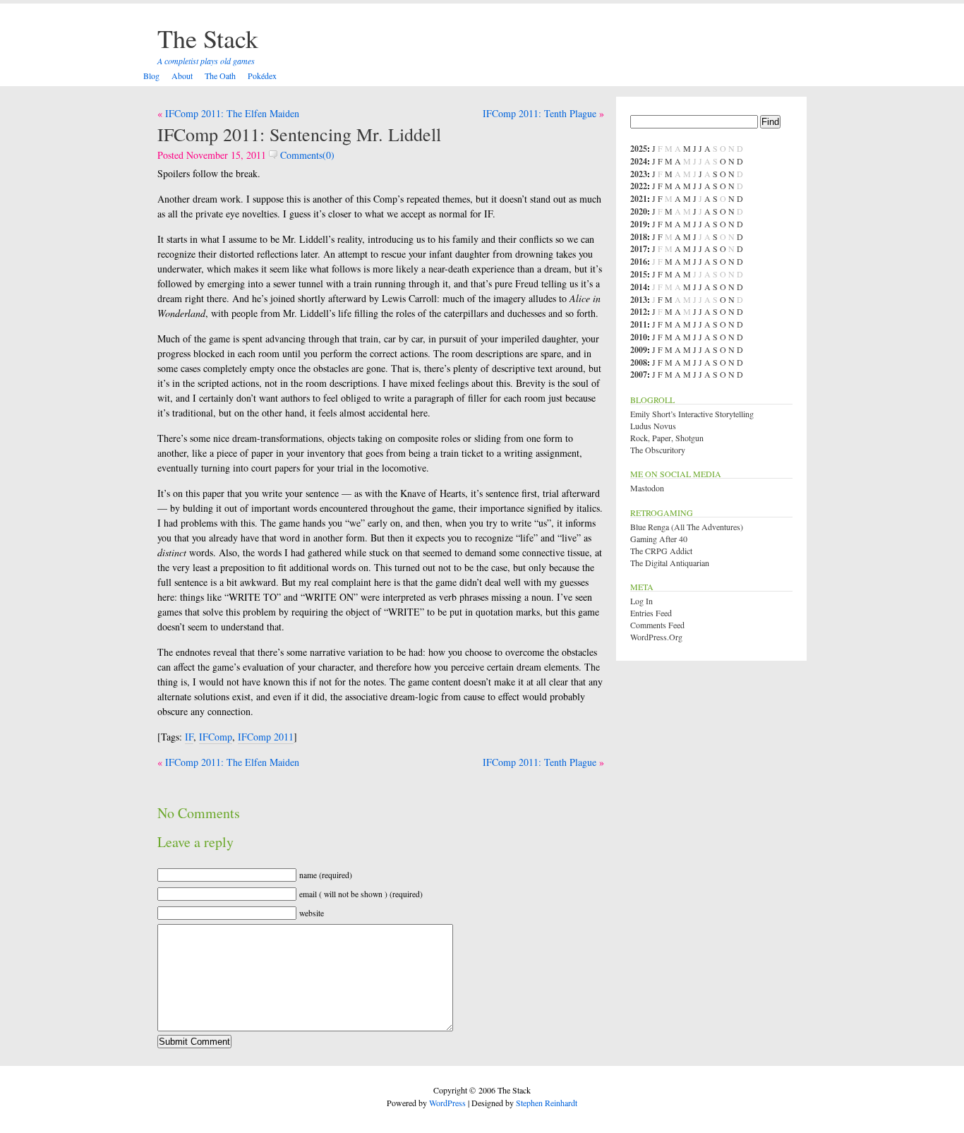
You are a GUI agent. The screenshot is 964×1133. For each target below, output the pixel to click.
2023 (638, 174)
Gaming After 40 (658, 538)
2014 (638, 287)
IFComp (215, 736)
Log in (641, 600)
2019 (638, 224)
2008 (638, 362)
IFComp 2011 (266, 736)
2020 (638, 211)
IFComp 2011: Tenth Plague (539, 113)
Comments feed (657, 624)
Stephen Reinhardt (546, 1102)
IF (189, 736)
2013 (638, 300)
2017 (638, 249)
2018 (638, 237)
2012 (638, 312)
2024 (638, 161)
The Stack (207, 38)
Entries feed (651, 612)
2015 (638, 274)
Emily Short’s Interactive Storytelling (692, 413)
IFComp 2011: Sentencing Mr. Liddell (299, 134)
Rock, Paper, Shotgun (667, 437)
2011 (638, 324)
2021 (638, 199)
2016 (638, 262)
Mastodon (647, 487)
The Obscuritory (657, 449)
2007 (638, 374)
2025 (638, 149)
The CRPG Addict (661, 550)
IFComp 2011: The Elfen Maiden (232, 113)
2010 (638, 337)
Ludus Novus (653, 425)
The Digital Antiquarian (669, 562)
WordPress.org (656, 636)
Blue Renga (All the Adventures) (686, 526)
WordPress (447, 1102)
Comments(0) (306, 155)
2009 (638, 350)
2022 (638, 186)
